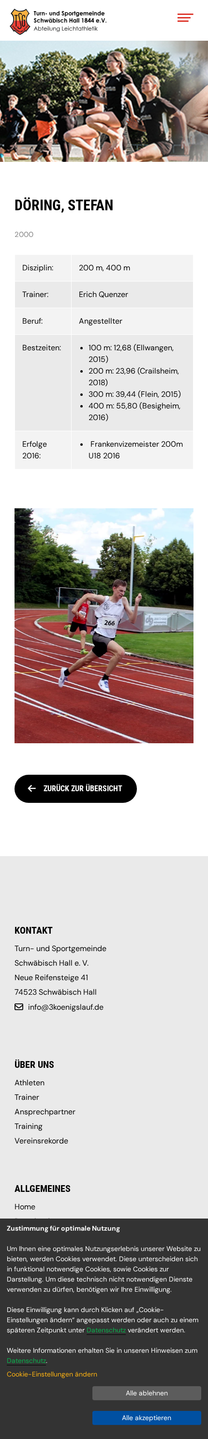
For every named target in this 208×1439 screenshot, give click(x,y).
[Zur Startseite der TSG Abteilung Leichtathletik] (58, 22)
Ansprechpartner (45, 1112)
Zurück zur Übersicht (83, 788)
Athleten (30, 1083)
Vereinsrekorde (41, 1141)
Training (29, 1126)
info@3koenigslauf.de (66, 1007)
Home (25, 1207)
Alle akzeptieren (146, 1417)
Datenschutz (106, 1330)
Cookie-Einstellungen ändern (52, 1374)
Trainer (27, 1097)
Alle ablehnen (147, 1393)
